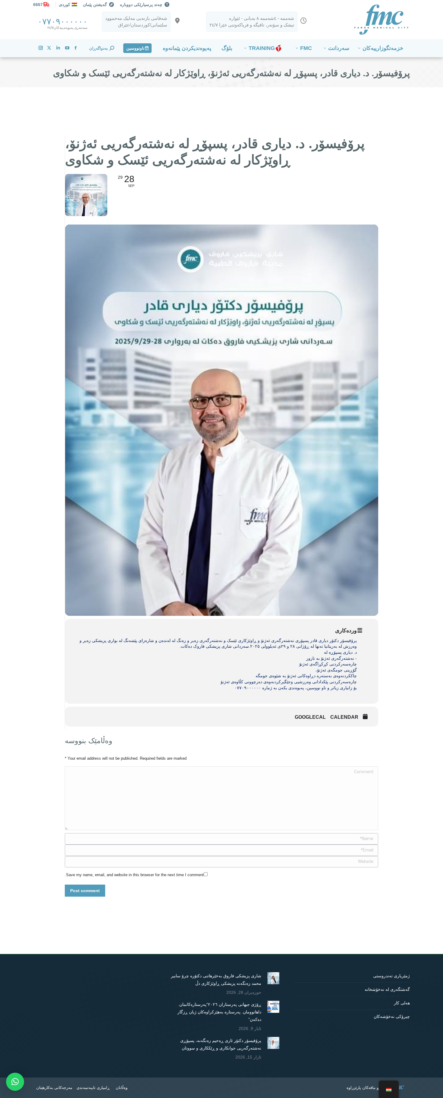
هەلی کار (402, 1002)
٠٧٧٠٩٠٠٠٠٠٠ (62, 21)
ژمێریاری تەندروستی (391, 975)
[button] (15, 1082)
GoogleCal (310, 717)
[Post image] (273, 978)
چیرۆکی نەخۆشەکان (392, 1016)
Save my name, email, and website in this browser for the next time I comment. (134, 875)
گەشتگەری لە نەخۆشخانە (387, 989)
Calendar (344, 717)
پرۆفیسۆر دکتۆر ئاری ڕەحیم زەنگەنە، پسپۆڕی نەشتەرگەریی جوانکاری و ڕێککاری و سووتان (220, 1044)
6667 (38, 4)
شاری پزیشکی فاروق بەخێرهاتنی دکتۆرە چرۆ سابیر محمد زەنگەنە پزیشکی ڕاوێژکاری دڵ (216, 979)
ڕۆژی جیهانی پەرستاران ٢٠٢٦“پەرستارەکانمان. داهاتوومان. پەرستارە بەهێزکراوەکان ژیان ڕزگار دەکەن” (219, 1012)
